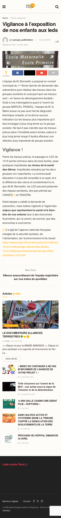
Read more (13, 358)
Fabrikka (6, 510)
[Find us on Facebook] (34, 501)
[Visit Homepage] (30, 6)
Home (5, 17)
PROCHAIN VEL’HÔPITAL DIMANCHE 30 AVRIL (38, 437)
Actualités (11, 325)
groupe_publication (23, 39)
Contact (27, 501)
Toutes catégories (18, 17)
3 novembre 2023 (27, 377)
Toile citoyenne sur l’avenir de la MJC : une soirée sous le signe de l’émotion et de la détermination (37, 386)
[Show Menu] (4, 6)
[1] (14, 195)
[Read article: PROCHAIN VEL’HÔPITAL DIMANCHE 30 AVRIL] (8, 438)
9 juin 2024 (17, 341)
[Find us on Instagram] (42, 501)
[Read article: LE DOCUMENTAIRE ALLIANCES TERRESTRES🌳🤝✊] (30, 314)
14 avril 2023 (25, 429)
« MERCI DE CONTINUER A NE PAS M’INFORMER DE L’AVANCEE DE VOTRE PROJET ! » (37, 369)
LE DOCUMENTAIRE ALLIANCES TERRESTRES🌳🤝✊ (22, 334)
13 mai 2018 (44, 39)
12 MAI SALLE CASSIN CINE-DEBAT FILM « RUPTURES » (37, 402)
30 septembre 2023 (27, 394)
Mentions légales (10, 501)
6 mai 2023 (24, 408)
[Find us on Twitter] (37, 501)
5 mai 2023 (24, 443)
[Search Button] (57, 6)
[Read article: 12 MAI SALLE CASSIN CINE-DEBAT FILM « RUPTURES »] (8, 404)
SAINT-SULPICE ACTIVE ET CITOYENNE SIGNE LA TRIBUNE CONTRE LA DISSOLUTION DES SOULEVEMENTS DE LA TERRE (35, 419)
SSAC (7, 341)
